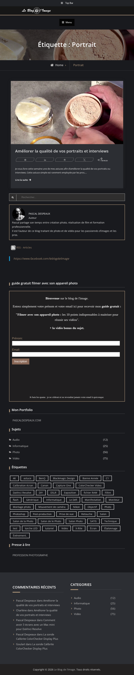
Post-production (42, 514)
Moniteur (114, 499)
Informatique (20, 446)
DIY (41, 492)
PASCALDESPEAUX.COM (27, 420)
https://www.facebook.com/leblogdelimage (41, 258)
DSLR (53, 492)
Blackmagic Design (64, 478)
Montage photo (22, 507)
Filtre (108, 492)
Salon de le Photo (51, 521)
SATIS (93, 521)
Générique (32, 499)
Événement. (20, 535)
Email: (16, 349)
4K (14, 478)
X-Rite (79, 528)
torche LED (31, 528)
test (15, 528)
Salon (103, 514)
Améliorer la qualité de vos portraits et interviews (62, 151)
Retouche (86, 514)
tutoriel (49, 528)
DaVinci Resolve (22, 492)
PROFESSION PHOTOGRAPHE (30, 555)
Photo (16, 452)
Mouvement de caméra (51, 507)
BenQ (42, 478)
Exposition (70, 492)
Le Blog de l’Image (64, 669)
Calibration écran (23, 485)
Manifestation (93, 499)
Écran (93, 528)
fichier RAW (90, 492)
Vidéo (16, 458)
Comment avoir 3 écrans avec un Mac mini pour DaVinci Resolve (35, 624)
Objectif (92, 507)
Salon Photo (76, 521)
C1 (107, 478)
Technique (110, 521)
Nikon (76, 507)
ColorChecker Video (90, 485)
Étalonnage (110, 528)
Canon (44, 485)
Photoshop (19, 514)
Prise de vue (66, 514)
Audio (16, 439)
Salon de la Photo (23, 521)
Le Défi (73, 499)
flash (15, 499)
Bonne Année (90, 478)
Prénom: (17, 338)
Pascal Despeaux (26, 600)
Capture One (63, 485)
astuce (27, 478)
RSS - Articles (24, 247)
